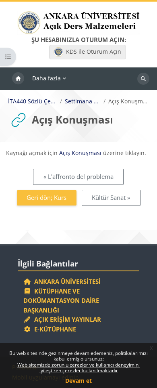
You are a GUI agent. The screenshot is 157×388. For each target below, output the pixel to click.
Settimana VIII (83, 101)
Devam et (78, 380)
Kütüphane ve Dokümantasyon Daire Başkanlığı (61, 300)
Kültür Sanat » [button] (111, 197)
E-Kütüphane (53, 329)
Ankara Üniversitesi (66, 281)
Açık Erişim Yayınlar (67, 319)
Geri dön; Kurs (46, 197)
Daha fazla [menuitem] (46, 78)
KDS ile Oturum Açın (93, 51)
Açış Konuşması (80, 153)
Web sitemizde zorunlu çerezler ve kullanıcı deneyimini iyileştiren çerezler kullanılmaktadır (78, 367)
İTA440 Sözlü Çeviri (33, 101)
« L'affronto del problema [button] (78, 176)
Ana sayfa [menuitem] (18, 78)
